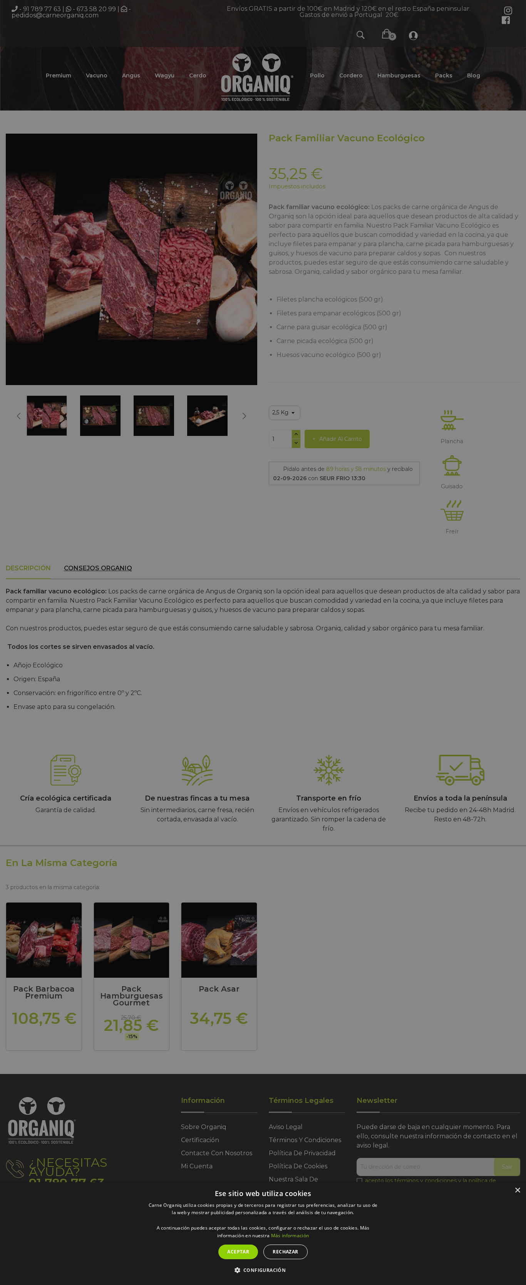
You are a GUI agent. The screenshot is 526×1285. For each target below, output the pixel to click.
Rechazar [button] (285, 1251)
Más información (290, 1235)
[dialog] (263, 1233)
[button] (263, 1270)
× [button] (517, 1190)
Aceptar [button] (238, 1251)
